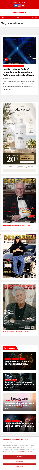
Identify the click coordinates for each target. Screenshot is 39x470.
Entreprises (16, 400)
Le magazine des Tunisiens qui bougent (16, 331)
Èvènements (14, 65)
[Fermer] (37, 438)
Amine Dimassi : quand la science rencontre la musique (18, 363)
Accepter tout (19, 456)
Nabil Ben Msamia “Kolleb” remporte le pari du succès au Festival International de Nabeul (18, 72)
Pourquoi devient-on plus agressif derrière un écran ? (19, 383)
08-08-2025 (8, 78)
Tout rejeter (19, 466)
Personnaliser (19, 461)
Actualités (6, 65)
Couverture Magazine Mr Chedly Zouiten (17, 225)
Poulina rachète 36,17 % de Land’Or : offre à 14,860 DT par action (19, 425)
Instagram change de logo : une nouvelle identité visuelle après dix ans (19, 405)
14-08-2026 (9, 408)
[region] (19, 453)
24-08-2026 (9, 367)
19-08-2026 (9, 387)
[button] (33, 17)
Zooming (21, 65)
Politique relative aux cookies (24, 451)
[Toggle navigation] (18, 17)
